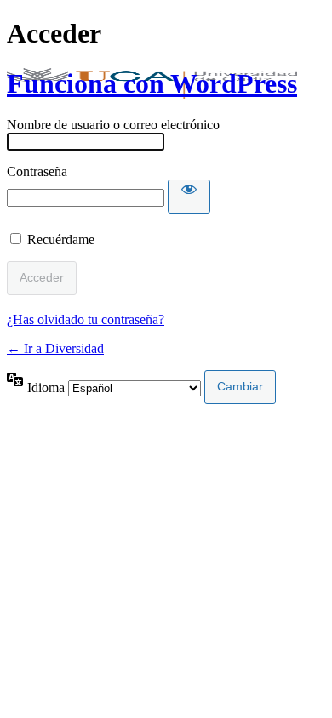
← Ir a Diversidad (55, 348)
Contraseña (37, 171)
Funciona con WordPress (152, 83)
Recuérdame (60, 239)
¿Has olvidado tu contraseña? (85, 319)
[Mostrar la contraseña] (189, 197)
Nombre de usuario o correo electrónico (113, 124)
